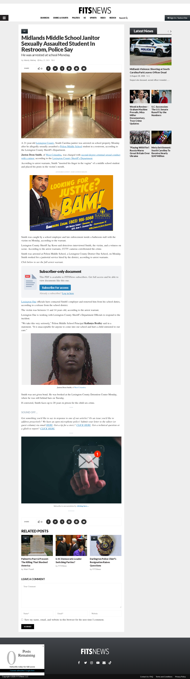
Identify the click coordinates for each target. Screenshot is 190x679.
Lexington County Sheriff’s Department (72, 158)
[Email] (106, 663)
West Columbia (53, 154)
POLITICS (76, 17)
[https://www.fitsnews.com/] (95, 10)
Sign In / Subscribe (178, 17)
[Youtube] (99, 663)
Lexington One (28, 301)
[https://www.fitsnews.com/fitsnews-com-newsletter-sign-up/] (71, 470)
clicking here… (83, 506)
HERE (49, 425)
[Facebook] (81, 663)
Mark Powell (29, 569)
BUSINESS (44, 17)
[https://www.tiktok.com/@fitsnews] (110, 663)
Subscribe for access (55, 287)
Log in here (68, 293)
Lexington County (45, 142)
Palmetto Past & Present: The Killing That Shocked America (35, 562)
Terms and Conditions (164, 677)
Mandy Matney (30, 60)
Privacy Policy (180, 677)
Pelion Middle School (71, 146)
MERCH (112, 17)
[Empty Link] (168, 31)
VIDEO (103, 17)
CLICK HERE (83, 425)
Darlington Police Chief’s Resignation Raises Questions (103, 562)
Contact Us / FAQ (146, 677)
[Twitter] (87, 663)
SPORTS (93, 17)
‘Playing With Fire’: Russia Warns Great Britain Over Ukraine (140, 151)
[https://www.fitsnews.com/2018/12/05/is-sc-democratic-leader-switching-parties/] (71, 545)
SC (85, 17)
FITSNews (62, 566)
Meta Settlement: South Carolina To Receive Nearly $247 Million (161, 151)
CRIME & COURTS (60, 17)
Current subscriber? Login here (22, 670)
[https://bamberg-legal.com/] (71, 230)
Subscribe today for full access (22, 666)
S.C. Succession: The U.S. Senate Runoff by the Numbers (159, 110)
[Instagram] (93, 663)
